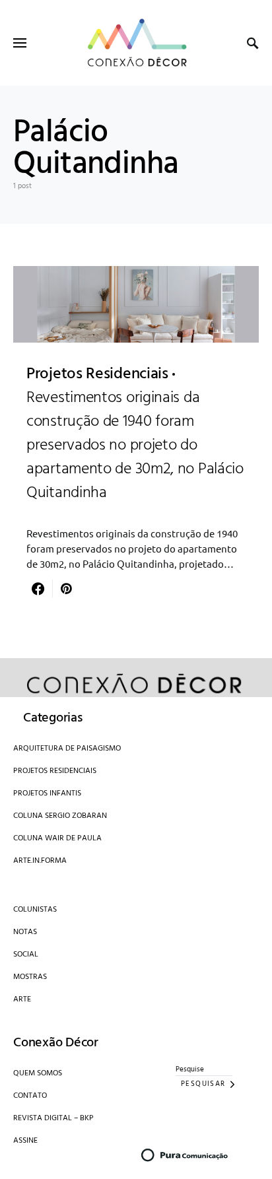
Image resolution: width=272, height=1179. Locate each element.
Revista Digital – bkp (53, 1118)
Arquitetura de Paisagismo (67, 748)
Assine (25, 1140)
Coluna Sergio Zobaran (60, 816)
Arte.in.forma (40, 860)
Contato (30, 1095)
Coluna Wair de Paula (57, 838)
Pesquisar (203, 1084)
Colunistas (35, 909)
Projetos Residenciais (54, 771)
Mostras (30, 977)
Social (25, 954)
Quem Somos (37, 1073)
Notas (25, 932)
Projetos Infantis (47, 793)
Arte (22, 999)
